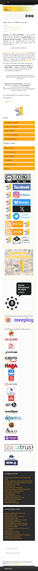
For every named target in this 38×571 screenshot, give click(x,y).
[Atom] (18, 232)
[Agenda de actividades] (19, 262)
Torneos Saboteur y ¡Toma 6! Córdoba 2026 (18, 481)
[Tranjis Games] (11, 437)
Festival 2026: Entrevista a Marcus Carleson (19, 482)
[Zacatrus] (19, 447)
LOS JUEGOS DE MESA (11, 122)
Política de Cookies (12, 548)
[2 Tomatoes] (11, 333)
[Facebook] (18, 187)
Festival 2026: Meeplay (12, 502)
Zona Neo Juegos (10, 486)
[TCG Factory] (11, 339)
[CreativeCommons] (18, 178)
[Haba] (11, 366)
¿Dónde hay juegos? (11, 139)
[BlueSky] (18, 202)
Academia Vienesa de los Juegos (15, 52)
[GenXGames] (11, 404)
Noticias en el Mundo (15, 27)
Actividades (8, 160)
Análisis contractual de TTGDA (14, 497)
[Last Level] (11, 384)
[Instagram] (18, 195)
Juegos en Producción (12, 126)
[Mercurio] (11, 345)
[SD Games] (11, 372)
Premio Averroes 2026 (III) (13, 487)
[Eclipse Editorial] (11, 411)
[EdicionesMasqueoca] (11, 391)
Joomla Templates (15, 563)
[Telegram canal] (18, 216)
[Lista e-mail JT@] (18, 239)
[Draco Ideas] (11, 431)
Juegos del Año (9, 130)
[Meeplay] (19, 320)
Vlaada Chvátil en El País (12, 496)
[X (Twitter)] (18, 209)
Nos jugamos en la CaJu (12, 484)
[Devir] (11, 462)
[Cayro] (11, 359)
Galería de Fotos (10, 164)
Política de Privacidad (13, 553)
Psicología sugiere (11, 501)
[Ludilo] (11, 378)
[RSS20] (18, 224)
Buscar (7, 168)
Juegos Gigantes (10, 156)
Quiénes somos (9, 148)
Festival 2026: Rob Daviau (13, 499)
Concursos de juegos (11, 134)
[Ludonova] (11, 457)
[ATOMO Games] (13, 418)
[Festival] (18, 295)
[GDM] (11, 424)
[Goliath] (11, 398)
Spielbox (10, 101)
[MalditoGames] (11, 352)
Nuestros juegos (10, 152)
